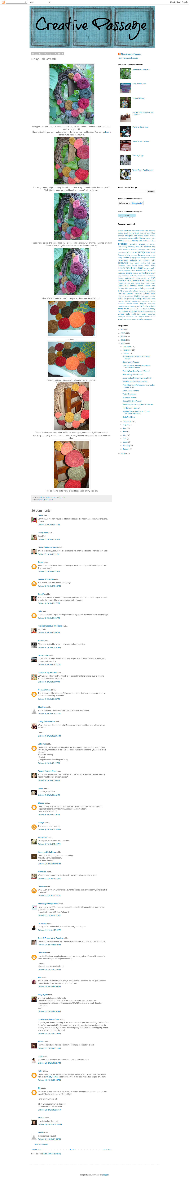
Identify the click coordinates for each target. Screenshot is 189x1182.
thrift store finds (147, 306)
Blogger (105, 1175)
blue (135, 236)
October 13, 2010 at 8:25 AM (49, 1063)
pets (120, 291)
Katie (40, 1071)
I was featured (136, 270)
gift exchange (144, 260)
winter (147, 316)
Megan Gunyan (44, 690)
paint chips (133, 288)
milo (143, 281)
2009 (123, 453)
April (125, 439)
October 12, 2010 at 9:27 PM (49, 1048)
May (125, 435)
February (127, 446)
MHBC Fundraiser (134, 281)
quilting (146, 293)
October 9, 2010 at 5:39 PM (49, 780)
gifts (153, 260)
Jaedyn (41, 823)
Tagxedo (143, 304)
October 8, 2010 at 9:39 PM (49, 633)
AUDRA (41, 1118)
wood (153, 316)
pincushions (151, 291)
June (125, 432)
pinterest (130, 293)
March (125, 442)
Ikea (144, 270)
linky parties (138, 276)
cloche (148, 238)
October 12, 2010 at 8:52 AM (49, 1011)
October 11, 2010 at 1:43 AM (49, 878)
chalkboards (130, 238)
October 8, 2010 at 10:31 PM (49, 647)
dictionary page (134, 247)
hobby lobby (150, 265)
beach (126, 233)
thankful (121, 306)
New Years (145, 283)
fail (133, 252)
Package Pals (123, 288)
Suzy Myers (43, 995)
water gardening (148, 314)
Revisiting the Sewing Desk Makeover (138, 404)
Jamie (40, 562)
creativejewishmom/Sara (48, 1019)
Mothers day (129, 283)
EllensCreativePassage (131, 54)
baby (146, 230)
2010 (123, 344)
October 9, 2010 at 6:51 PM (49, 795)
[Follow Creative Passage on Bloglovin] (131, 205)
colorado (121, 241)
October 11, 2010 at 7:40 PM (49, 896)
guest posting (140, 263)
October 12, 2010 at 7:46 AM (49, 970)
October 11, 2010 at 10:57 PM (50, 930)
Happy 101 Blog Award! (132, 401)
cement (152, 235)
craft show (151, 241)
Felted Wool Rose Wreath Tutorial (136, 371)
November (127, 350)
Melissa (41, 641)
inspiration (151, 270)
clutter (153, 238)
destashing (122, 247)
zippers (149, 319)
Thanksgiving (134, 306)
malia (40, 1056)
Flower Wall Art (138, 98)
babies (141, 230)
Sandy (40, 788)
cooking (135, 241)
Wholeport (129, 316)
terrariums (151, 304)
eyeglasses (122, 252)
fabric (129, 252)
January (126, 449)
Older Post (107, 1150)
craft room (143, 241)
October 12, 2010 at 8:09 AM (49, 987)
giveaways (123, 263)
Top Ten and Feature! (131, 408)
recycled (137, 296)
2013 (123, 333)
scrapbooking (129, 298)
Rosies (41, 1133)
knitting (145, 273)
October (126, 353)
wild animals (139, 316)
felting (46, 500)
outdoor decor (136, 286)
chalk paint (122, 238)
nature (137, 283)
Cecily (40, 515)
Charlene (42, 707)
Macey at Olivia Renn (47, 852)
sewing (138, 298)
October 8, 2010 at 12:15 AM (49, 586)
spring (127, 301)
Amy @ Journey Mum (47, 771)
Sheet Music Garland (140, 141)
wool (51, 500)
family (141, 252)
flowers (141, 255)
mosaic (120, 283)
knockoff (152, 273)
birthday (121, 235)
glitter (131, 263)
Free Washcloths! (139, 84)
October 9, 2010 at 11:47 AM (49, 714)
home (128, 268)
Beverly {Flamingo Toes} (48, 904)
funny (120, 257)
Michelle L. (42, 872)
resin (142, 296)
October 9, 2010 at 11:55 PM (49, 844)
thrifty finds (123, 308)
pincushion (142, 291)
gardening (123, 260)
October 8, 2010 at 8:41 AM (49, 618)
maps (138, 278)
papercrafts (150, 288)
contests (128, 241)
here (107, 132)
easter (148, 249)
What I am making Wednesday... (135, 381)
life (131, 275)
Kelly (40, 611)
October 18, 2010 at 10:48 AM (50, 1125)
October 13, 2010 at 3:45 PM (49, 1080)
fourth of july (150, 255)
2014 (123, 330)
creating (133, 244)
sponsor (121, 301)
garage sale (139, 257)
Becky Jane (43, 533)
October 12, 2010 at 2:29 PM (49, 1033)
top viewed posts (136, 309)
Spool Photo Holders (131, 391)
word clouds (127, 319)
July (125, 428)
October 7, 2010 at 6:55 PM (49, 525)
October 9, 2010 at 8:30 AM (49, 682)
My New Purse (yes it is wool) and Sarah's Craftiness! (136, 412)
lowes (145, 276)
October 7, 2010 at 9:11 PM (49, 554)
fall (136, 252)
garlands (133, 260)
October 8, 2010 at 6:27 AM (49, 603)
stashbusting (136, 301)
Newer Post (36, 1150)
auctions (127, 230)
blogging (129, 235)
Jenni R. (41, 594)
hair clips (151, 263)
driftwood (147, 247)
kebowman (42, 837)
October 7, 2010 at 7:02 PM (49, 539)
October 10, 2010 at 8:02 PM (49, 864)
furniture (126, 258)
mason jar (145, 278)
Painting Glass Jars (140, 127)
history (141, 265)
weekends (121, 316)
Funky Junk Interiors (46, 722)
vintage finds (124, 314)
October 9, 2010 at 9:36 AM (49, 699)
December (127, 347)
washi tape (135, 314)
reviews (152, 296)
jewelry (129, 273)
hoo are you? (149, 268)
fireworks (134, 255)
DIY (141, 247)
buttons (146, 235)
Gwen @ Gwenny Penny (48, 547)
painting (141, 288)
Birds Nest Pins (129, 417)
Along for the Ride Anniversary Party (137, 378)
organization (123, 286)
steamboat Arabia (148, 301)
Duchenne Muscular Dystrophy (134, 249)
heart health (132, 265)
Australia (135, 230)
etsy (153, 249)
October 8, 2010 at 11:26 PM (49, 665)
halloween (121, 265)
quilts (153, 293)
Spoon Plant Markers (140, 69)
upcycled (133, 311)
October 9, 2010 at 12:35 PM (49, 736)
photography (127, 291)
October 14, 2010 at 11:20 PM (50, 1110)
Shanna (41, 803)
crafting (40, 500)
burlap (140, 235)
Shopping (146, 299)
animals (121, 230)
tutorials (125, 311)
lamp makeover (123, 276)
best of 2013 (145, 233)
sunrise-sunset (132, 304)
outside (147, 285)
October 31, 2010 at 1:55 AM (49, 1139)
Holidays (121, 268)
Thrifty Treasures (129, 394)
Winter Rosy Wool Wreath (142, 170)
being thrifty (134, 233)
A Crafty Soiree (52, 1077)
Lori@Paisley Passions (47, 673)
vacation (141, 311)
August (126, 425)
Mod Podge (150, 281)
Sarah (120, 299)
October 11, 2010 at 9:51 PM (49, 915)
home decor (137, 268)
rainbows (121, 296)
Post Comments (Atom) (51, 1154)
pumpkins (138, 293)
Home (72, 1150)
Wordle (134, 319)
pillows (135, 291)
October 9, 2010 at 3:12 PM (49, 763)
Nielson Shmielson (46, 579)
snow (153, 298)
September (127, 421)
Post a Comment (41, 1144)
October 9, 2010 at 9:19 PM (49, 815)
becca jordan (43, 655)
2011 (123, 340)
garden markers (149, 257)
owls (153, 285)
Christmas (140, 238)
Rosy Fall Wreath (129, 397)
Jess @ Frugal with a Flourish (50, 938)
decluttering (151, 244)
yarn (145, 319)
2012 (123, 337)
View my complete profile (128, 58)
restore (147, 296)
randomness (129, 296)
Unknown (42, 744)
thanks (126, 306)
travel (145, 309)
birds (153, 233)
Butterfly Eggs (138, 156)
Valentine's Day (149, 311)
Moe (39, 978)
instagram (121, 273)
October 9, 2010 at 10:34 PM (49, 829)
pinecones (122, 293)
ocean (153, 283)
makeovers (129, 278)
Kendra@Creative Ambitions (50, 626)
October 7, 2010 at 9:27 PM (49, 571)
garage (132, 257)
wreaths (140, 319)
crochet (142, 244)
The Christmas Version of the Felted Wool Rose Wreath (137, 366)
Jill (39, 1088)
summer (121, 304)
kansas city (137, 273)
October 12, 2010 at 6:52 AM (49, 945)
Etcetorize (42, 923)
